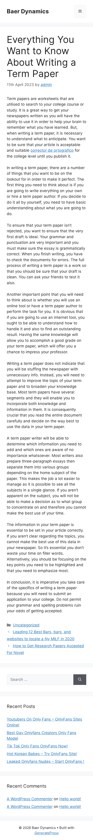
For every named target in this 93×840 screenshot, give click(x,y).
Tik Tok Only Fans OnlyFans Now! (37, 746)
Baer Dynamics (28, 11)
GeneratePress (47, 833)
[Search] (79, 679)
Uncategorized (26, 625)
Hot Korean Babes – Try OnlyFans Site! (42, 754)
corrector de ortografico (52, 150)
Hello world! (70, 799)
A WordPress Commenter (30, 799)
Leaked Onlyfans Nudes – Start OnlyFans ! (45, 761)
